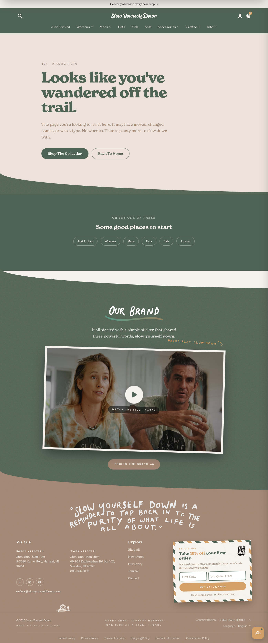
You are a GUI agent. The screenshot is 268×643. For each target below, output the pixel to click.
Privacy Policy (89, 638)
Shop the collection (65, 153)
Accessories (167, 27)
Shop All (134, 549)
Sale (148, 27)
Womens (83, 27)
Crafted (191, 27)
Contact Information (168, 638)
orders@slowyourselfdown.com (38, 591)
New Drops (136, 557)
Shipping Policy (140, 638)
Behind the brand (131, 464)
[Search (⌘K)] (20, 16)
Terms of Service (114, 638)
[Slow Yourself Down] (134, 15)
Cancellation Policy (198, 638)
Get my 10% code (212, 586)
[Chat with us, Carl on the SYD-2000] (258, 633)
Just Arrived (60, 27)
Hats (121, 27)
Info (210, 27)
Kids (135, 27)
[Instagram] (30, 582)
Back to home (110, 153)
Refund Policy (66, 638)
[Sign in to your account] (240, 16)
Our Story (135, 564)
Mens (104, 27)
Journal (185, 241)
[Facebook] (20, 582)
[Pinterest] (39, 582)
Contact (133, 578)
